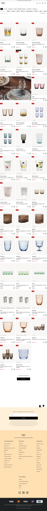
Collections (29, 8)
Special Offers (39, 450)
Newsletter (6, 450)
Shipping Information (8, 454)
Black (13, 11)
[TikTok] (27, 492)
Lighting (20, 450)
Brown (22, 11)
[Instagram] (23, 492)
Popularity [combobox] (43, 13)
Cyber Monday (39, 469)
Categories (10, 8)
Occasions (38, 458)
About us (20, 479)
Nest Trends (39, 464)
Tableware (21, 443)
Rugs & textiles (21, 452)
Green (36, 11)
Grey (40, 11)
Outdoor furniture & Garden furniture (25, 456)
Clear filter (2, 11)
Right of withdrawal (7, 467)
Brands (15, 8)
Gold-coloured (29, 11)
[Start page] (3, 3)
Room (38, 460)
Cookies (5, 462)
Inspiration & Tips (40, 443)
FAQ (5, 452)
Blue (17, 11)
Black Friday (39, 467)
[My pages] (37, 3)
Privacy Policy (6, 460)
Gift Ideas (38, 462)
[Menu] (45, 3)
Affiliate (20, 485)
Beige (8, 11)
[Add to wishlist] (12, 47)
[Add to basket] (14, 47)
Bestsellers (39, 456)
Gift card (20, 458)
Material (24, 8)
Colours (19, 8)
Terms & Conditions (7, 458)
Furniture (20, 454)
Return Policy (6, 445)
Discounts (38, 471)
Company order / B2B (8, 464)
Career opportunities (23, 483)
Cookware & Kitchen (23, 445)
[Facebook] (20, 492)
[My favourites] (40, 3)
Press (20, 487)
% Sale (38, 452)
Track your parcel (7, 456)
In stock (5, 8)
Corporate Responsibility (23, 481)
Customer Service (7, 443)
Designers (35, 8)
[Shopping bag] (42, 3)
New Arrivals (39, 454)
